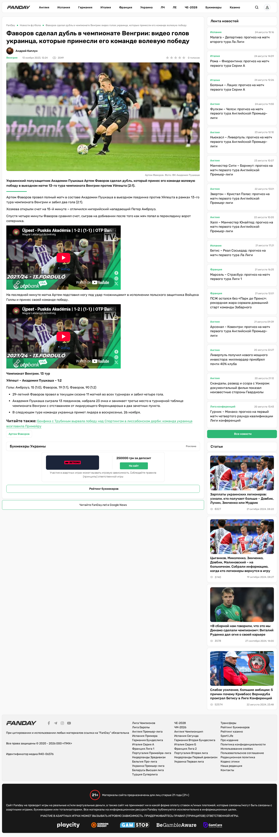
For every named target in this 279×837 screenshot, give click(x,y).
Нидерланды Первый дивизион (196, 757)
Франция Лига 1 (143, 748)
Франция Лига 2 (185, 748)
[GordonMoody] (100, 825)
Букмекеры (213, 7)
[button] (256, 7)
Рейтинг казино (232, 731)
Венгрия (11, 57)
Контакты (227, 770)
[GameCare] (212, 825)
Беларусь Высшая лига (148, 770)
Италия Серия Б (185, 744)
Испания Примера (144, 736)
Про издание (229, 740)
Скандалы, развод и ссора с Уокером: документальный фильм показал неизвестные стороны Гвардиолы (240, 387)
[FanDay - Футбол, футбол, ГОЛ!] (18, 7)
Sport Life (227, 736)
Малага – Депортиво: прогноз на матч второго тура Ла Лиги (240, 39)
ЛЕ (175, 7)
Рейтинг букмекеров (103, 489)
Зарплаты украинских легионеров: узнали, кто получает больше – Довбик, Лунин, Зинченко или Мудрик (242, 498)
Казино (235, 7)
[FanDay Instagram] (62, 723)
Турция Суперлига (145, 774)
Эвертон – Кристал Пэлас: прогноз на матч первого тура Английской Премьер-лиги (240, 198)
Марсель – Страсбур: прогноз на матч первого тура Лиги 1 (240, 277)
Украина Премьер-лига (148, 766)
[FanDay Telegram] (55, 723)
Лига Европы (141, 727)
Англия (44, 7)
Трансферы (228, 723)
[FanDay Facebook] (49, 723)
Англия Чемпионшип (188, 731)
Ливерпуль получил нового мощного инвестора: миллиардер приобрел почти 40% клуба (239, 359)
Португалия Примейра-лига (151, 753)
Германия (85, 7)
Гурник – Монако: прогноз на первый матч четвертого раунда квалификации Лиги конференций (241, 416)
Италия (105, 7)
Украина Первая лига (189, 761)
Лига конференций (222, 406)
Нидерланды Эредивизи (149, 757)
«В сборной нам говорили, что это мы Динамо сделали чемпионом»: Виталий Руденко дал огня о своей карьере (241, 630)
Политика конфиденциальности (243, 744)
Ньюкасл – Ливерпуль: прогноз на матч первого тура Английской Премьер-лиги (241, 141)
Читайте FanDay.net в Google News (103, 505)
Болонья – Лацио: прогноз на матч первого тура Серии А (237, 87)
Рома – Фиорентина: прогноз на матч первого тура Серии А (239, 63)
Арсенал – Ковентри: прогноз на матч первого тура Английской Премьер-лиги (240, 331)
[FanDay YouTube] (69, 723)
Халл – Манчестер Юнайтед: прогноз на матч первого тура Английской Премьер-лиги (241, 226)
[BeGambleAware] (176, 825)
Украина (146, 7)
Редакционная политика (238, 757)
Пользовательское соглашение (242, 753)
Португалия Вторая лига (191, 753)
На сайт (134, 465)
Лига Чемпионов (143, 723)
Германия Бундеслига (147, 740)
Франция (125, 7)
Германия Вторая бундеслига (194, 740)
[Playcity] (68, 825)
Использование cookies (237, 748)
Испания (63, 7)
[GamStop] (135, 825)
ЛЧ (163, 7)
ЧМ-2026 (180, 727)
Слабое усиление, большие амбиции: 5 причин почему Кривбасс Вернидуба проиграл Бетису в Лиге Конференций (241, 694)
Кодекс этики (230, 761)
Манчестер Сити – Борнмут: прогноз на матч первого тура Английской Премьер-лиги (241, 170)
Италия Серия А (143, 744)
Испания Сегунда (186, 736)
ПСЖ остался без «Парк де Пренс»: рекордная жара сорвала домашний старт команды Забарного (239, 302)
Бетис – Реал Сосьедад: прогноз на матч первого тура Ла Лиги (238, 253)
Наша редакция (231, 766)
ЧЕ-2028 (191, 7)
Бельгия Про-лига (144, 761)
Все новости (243, 434)
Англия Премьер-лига (147, 731)
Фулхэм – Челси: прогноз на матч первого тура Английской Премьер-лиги (238, 113)
